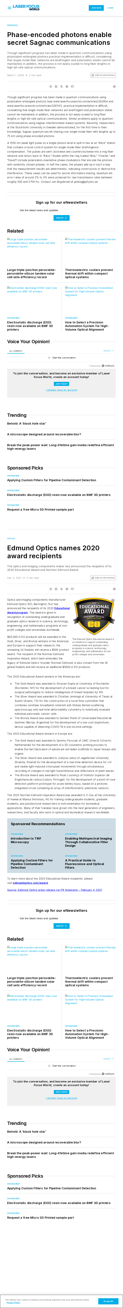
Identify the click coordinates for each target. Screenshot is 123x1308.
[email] (72, 86)
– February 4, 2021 (90, 890)
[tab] (16, 350)
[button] (9, 8)
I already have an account (61, 389)
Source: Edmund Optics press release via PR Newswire (43, 890)
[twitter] (61, 86)
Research (12, 25)
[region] (61, 358)
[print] (114, 86)
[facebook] (50, 86)
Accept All (108, 1301)
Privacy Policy (13, 1303)
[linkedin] (56, 86)
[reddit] (66, 86)
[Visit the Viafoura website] (108, 365)
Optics (11, 538)
